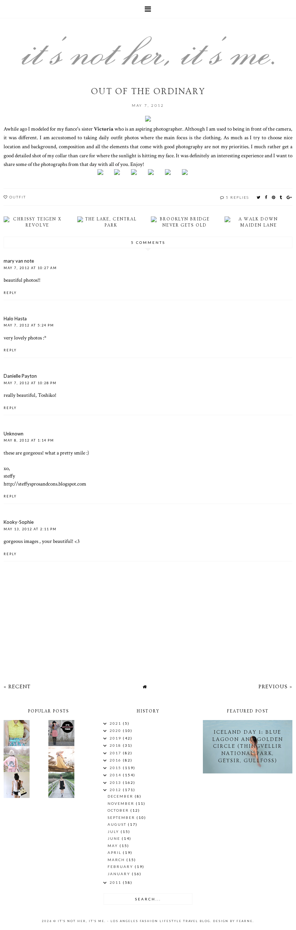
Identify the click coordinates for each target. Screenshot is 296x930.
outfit (17, 197)
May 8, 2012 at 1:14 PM (29, 440)
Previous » (275, 687)
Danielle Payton (20, 376)
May (113, 845)
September (122, 817)
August (118, 824)
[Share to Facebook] (266, 197)
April (115, 852)
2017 (116, 753)
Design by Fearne (233, 921)
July (114, 831)
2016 (116, 760)
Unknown (13, 434)
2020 (116, 730)
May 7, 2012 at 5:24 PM (29, 325)
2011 (116, 882)
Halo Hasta (15, 318)
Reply (10, 293)
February (121, 866)
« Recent (17, 687)
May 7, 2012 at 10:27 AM (30, 268)
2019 (116, 738)
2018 (116, 745)
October (119, 810)
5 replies (237, 197)
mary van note (19, 261)
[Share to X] (259, 197)
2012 (116, 790)
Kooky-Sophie (19, 522)
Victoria (103, 128)
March (117, 859)
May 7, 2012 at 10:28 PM (30, 383)
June (115, 838)
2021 (116, 723)
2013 (116, 782)
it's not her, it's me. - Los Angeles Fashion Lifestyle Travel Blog (134, 921)
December (121, 796)
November (122, 803)
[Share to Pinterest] (274, 197)
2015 (116, 768)
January (120, 874)
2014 (116, 775)
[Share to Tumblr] (281, 197)
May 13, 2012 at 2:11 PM (30, 529)
